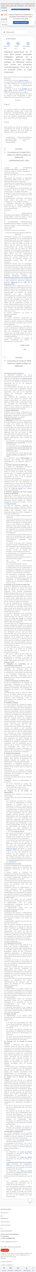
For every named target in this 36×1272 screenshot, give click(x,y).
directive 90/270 (14, 860)
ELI (1, 1228)
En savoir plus (6, 10)
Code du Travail (23, 80)
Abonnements (4, 1212)
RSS (2, 1216)
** (19, 744)
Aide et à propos (5, 1222)
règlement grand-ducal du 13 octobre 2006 (18, 277)
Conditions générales (6, 1261)
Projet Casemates (5, 1225)
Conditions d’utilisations (7, 1265)
